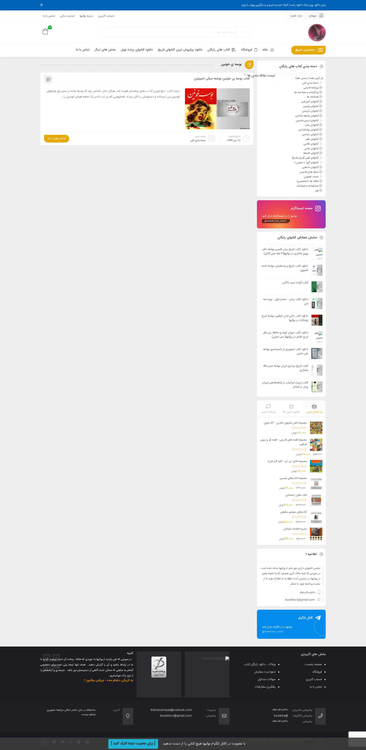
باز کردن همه (316, 78)
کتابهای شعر (312, 139)
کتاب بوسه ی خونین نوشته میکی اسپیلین (222, 78)
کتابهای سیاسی (310, 134)
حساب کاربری (106, 15)
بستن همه (301, 78)
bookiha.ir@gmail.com (299, 600)
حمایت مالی (67, 15)
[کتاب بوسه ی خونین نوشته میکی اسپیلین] (217, 110)
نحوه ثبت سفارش (265, 671)
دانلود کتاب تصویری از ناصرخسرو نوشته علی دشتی (285, 351)
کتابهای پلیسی (311, 106)
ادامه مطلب (59, 139)
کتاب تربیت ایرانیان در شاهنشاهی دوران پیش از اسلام (285, 385)
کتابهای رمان (312, 125)
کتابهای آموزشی (310, 102)
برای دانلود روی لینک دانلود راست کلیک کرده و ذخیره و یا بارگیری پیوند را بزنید (283, 5)
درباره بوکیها (86, 15)
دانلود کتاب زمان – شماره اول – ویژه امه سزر (285, 301)
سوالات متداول (267, 679)
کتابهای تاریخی (310, 111)
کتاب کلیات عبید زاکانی (295, 283)
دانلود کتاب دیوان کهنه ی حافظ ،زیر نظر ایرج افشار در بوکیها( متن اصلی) (285, 335)
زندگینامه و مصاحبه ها (306, 92)
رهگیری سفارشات (265, 686)
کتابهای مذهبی (310, 167)
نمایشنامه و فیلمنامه (308, 186)
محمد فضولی (311, 176)
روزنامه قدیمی (311, 88)
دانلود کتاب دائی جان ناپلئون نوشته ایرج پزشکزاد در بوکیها (285, 318)
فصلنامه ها (313, 97)
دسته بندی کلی (198, 141)
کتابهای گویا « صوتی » (306, 162)
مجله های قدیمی (309, 172)
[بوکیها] (317, 32)
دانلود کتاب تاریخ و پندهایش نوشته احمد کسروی (284, 268)
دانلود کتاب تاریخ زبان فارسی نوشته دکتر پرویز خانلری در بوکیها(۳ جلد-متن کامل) (285, 251)
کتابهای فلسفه (311, 153)
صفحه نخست (313, 664)
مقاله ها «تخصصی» (308, 181)
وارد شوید (296, 15)
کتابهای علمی (312, 148)
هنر (317, 191)
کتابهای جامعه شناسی (307, 116)
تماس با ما (49, 15)
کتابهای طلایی (311, 144)
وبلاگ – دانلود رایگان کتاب (260, 664)
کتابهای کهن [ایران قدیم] (305, 158)
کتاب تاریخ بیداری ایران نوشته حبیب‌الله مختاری (285, 368)
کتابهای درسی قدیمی (307, 120)
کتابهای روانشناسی (309, 130)
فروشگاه (317, 671)
